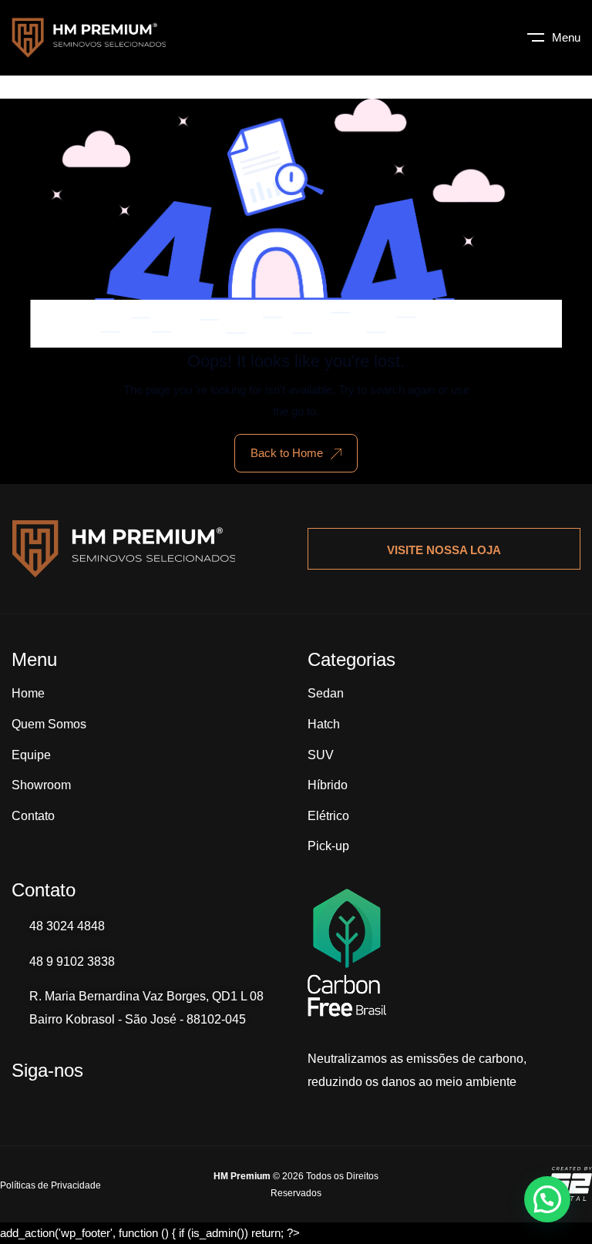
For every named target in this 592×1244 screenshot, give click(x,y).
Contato (33, 815)
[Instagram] (58, 1103)
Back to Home (287, 452)
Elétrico (328, 815)
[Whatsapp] (19, 1103)
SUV (321, 755)
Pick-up (328, 845)
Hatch (324, 724)
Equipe (31, 755)
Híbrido (328, 785)
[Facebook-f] (96, 1103)
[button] (547, 1199)
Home (28, 693)
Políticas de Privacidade (50, 1185)
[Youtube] (135, 1103)
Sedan (326, 693)
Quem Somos (49, 724)
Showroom (41, 785)
